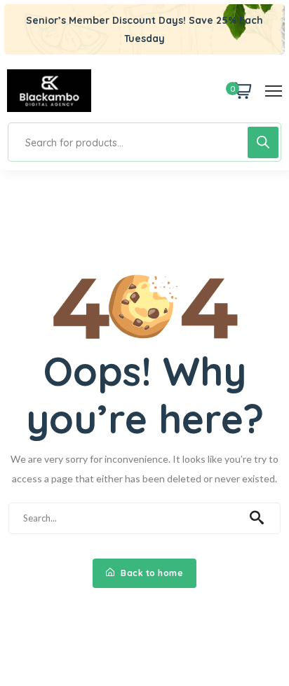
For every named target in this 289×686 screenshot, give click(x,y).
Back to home (151, 573)
